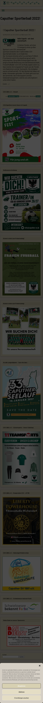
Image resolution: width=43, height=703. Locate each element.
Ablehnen (21, 692)
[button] (40, 666)
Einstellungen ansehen (21, 698)
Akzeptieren (21, 686)
